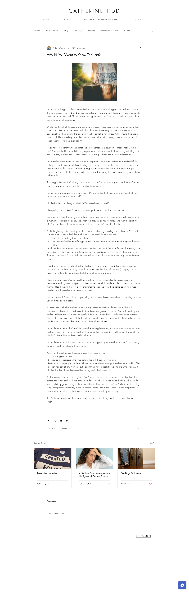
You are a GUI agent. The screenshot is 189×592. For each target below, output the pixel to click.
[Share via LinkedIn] (61, 420)
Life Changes (78, 30)
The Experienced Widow (109, 30)
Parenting (91, 30)
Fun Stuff (127, 30)
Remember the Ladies (47, 473)
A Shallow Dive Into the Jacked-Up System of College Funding (94, 475)
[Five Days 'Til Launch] (136, 458)
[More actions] (140, 48)
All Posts (37, 30)
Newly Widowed (51, 30)
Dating (66, 30)
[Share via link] (67, 420)
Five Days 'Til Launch (131, 473)
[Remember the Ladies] (52, 458)
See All (152, 443)
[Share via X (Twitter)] (54, 420)
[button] (151, 30)
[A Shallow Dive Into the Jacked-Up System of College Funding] (94, 458)
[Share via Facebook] (48, 420)
